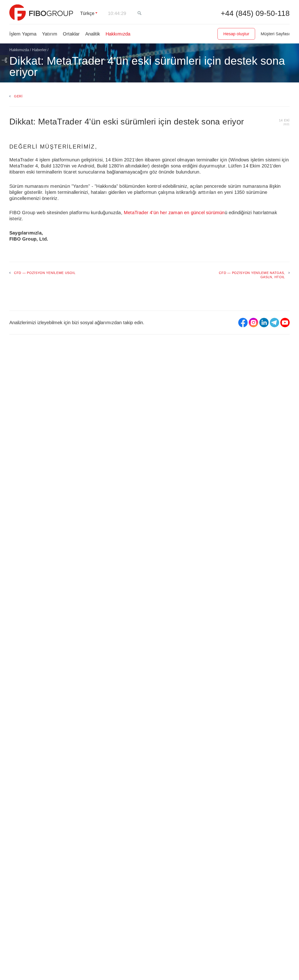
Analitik (92, 33)
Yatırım (49, 33)
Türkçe (87, 13)
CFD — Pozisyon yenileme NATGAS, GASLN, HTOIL (252, 275)
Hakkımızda (118, 33)
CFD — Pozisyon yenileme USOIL (44, 273)
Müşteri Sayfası (275, 34)
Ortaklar (71, 33)
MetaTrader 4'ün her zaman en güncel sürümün (174, 212)
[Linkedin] (264, 322)
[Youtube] (285, 322)
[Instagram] (253, 322)
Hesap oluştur (236, 34)
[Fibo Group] (41, 12)
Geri (18, 96)
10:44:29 (117, 13)
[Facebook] (243, 322)
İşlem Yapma (22, 33)
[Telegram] (274, 322)
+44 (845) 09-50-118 (255, 13)
